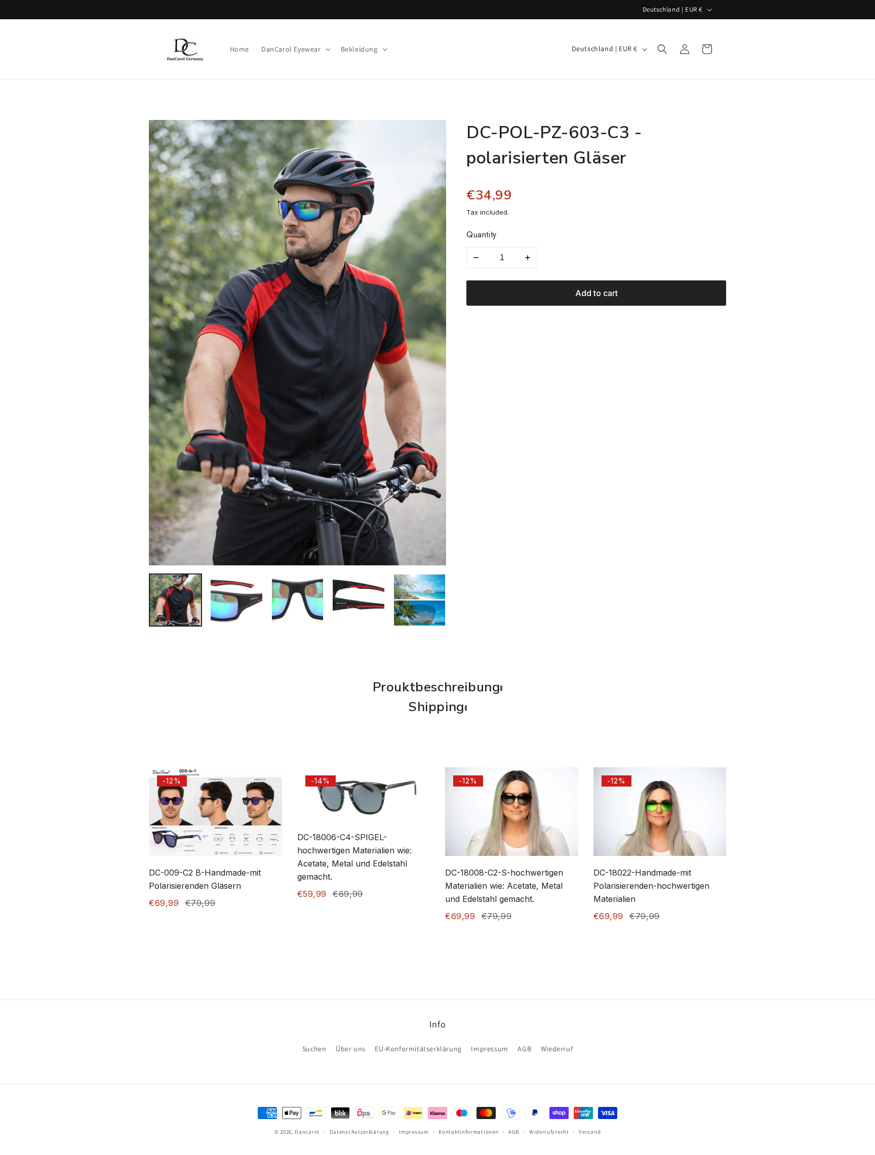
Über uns (351, 1049)
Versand (590, 1131)
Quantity (481, 234)
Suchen (314, 1049)
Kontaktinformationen (468, 1131)
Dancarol (307, 1131)
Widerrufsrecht (549, 1131)
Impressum (489, 1049)
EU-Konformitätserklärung (418, 1049)
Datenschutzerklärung (359, 1131)
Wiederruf (557, 1049)
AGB (524, 1049)
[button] (295, 49)
